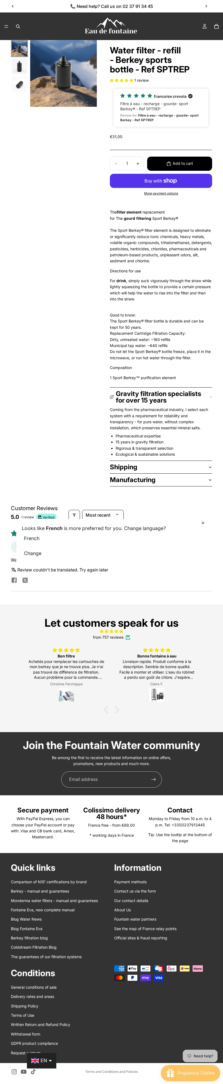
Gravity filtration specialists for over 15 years (158, 397)
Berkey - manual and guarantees (40, 891)
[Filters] (74, 515)
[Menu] (6, 26)
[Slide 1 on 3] (19, 48)
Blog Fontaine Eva (26, 928)
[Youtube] (23, 1071)
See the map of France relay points (145, 928)
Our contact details (131, 900)
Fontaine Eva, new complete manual (43, 910)
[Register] (153, 779)
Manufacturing (133, 480)
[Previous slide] (13, 6)
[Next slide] (206, 6)
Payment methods (130, 881)
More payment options (161, 193)
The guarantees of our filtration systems (46, 956)
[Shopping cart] (216, 26)
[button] (122, 80)
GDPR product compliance (34, 1043)
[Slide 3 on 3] (19, 84)
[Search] (18, 26)
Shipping (123, 467)
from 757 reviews (108, 637)
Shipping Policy (24, 1006)
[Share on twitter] (25, 580)
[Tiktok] (33, 1071)
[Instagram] (14, 1071)
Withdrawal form (25, 1034)
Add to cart (183, 163)
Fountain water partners (135, 919)
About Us (122, 910)
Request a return (26, 1052)
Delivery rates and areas (32, 996)
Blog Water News (26, 919)
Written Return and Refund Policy (40, 1024)
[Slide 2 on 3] (19, 66)
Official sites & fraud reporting (140, 938)
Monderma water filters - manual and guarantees (54, 900)
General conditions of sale (34, 987)
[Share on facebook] (14, 580)
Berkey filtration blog (29, 938)
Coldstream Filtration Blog (34, 947)
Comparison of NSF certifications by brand (49, 881)
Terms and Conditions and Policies (111, 1072)
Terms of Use (22, 1015)
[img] (111, 631)
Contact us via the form (135, 891)
